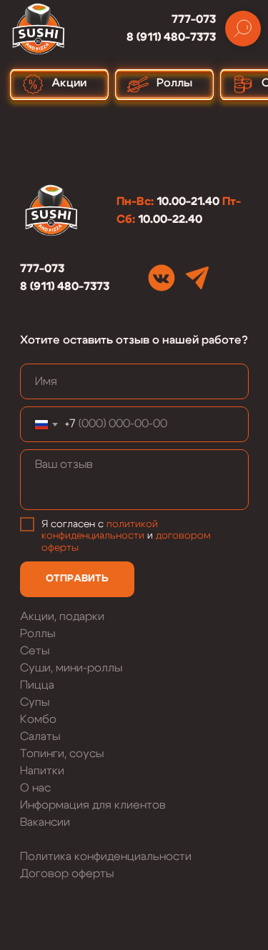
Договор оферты (67, 873)
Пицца (37, 685)
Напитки (42, 770)
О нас (35, 788)
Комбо (38, 719)
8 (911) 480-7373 (171, 37)
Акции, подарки (62, 616)
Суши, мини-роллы (71, 668)
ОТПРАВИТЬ (77, 579)
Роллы (37, 633)
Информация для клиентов (93, 805)
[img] (161, 278)
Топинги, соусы (62, 753)
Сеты (34, 650)
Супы (34, 702)
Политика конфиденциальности (106, 856)
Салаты (40, 736)
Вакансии (45, 822)
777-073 (194, 19)
